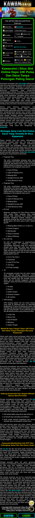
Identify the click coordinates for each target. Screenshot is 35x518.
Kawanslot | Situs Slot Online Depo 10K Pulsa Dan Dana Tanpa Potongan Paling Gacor (18, 508)
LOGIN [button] (26, 515)
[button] (3, 12)
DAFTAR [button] (8, 515)
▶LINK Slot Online (20, 47)
